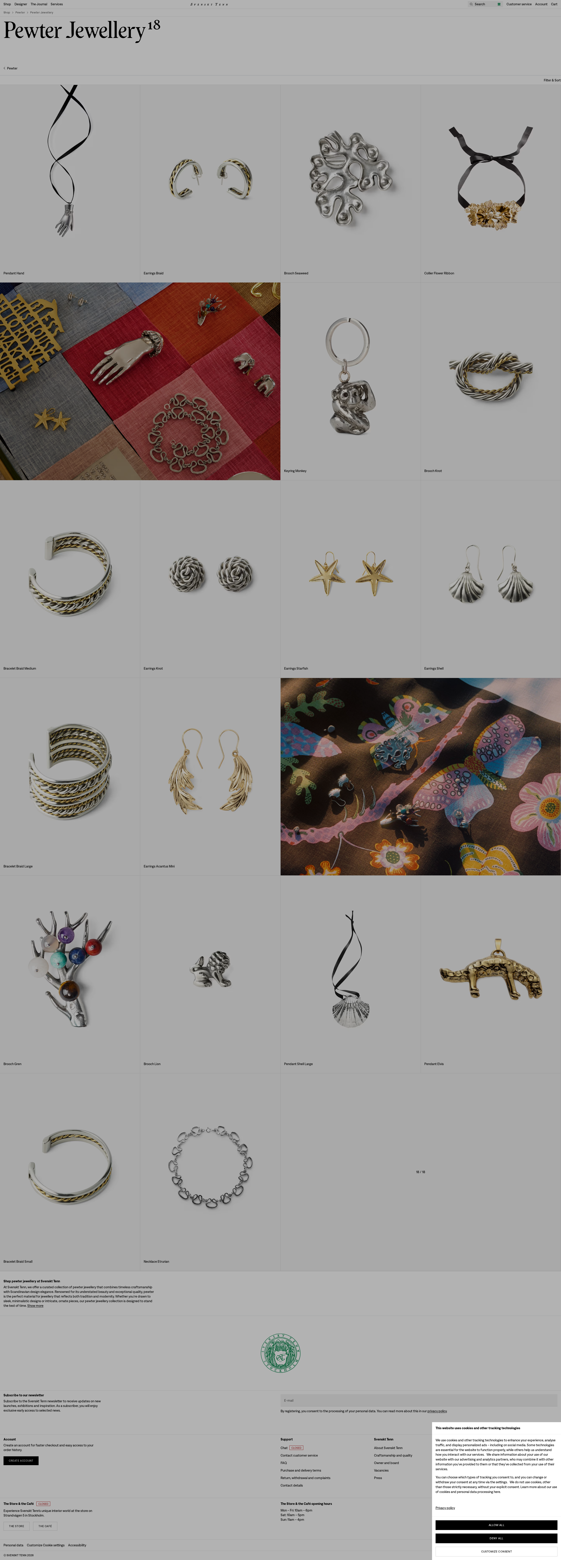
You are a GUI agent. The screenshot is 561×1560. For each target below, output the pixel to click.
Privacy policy (445, 1508)
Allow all (497, 1525)
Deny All (496, 1538)
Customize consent (496, 1551)
